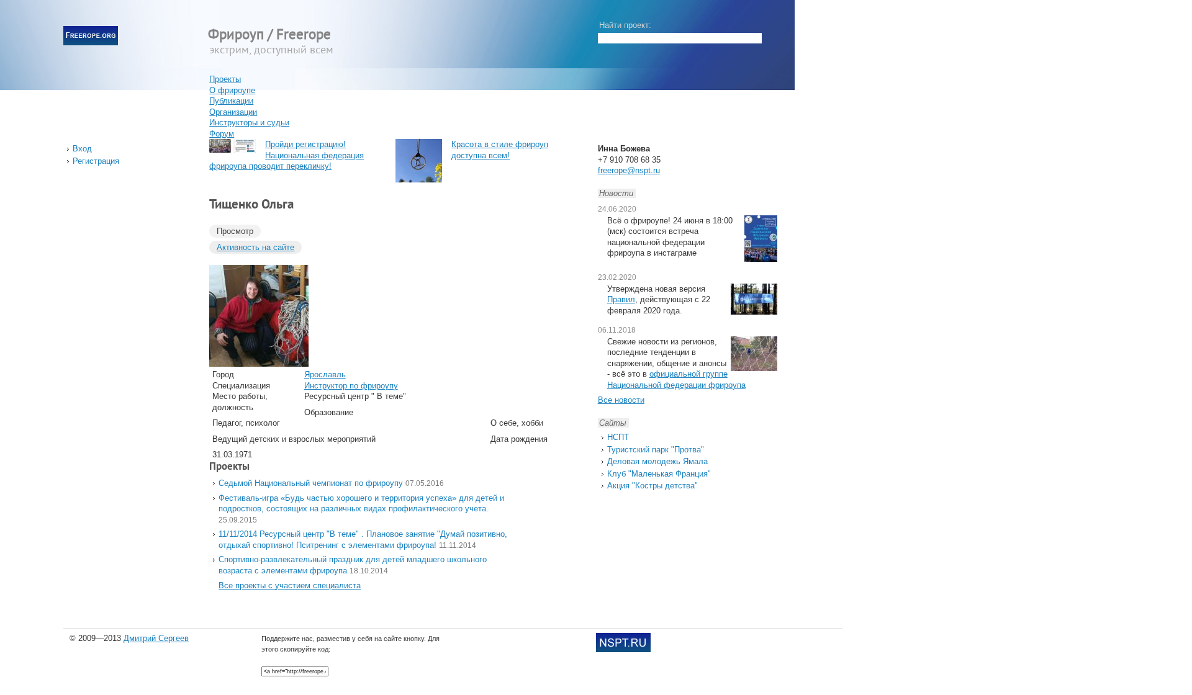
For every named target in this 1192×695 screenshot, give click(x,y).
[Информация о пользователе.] (259, 364)
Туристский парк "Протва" (655, 449)
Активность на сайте (255, 247)
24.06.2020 (617, 209)
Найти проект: (625, 25)
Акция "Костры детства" (652, 485)
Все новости (621, 400)
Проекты (225, 79)
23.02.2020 (617, 277)
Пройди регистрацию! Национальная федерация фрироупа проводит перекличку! (286, 155)
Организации (233, 112)
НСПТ (618, 437)
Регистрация (96, 161)
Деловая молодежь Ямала (657, 461)
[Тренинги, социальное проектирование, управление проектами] (623, 649)
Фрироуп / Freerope (269, 36)
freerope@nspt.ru (629, 170)
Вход (82, 148)
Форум (221, 133)
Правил (621, 299)
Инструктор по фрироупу (351, 385)
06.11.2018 (617, 330)
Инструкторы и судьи (249, 122)
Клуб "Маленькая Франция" (659, 473)
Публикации (231, 100)
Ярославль (325, 374)
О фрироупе (232, 90)
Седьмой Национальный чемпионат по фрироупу (311, 483)
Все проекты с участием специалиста (290, 585)
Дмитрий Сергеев (156, 638)
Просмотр (235, 231)
